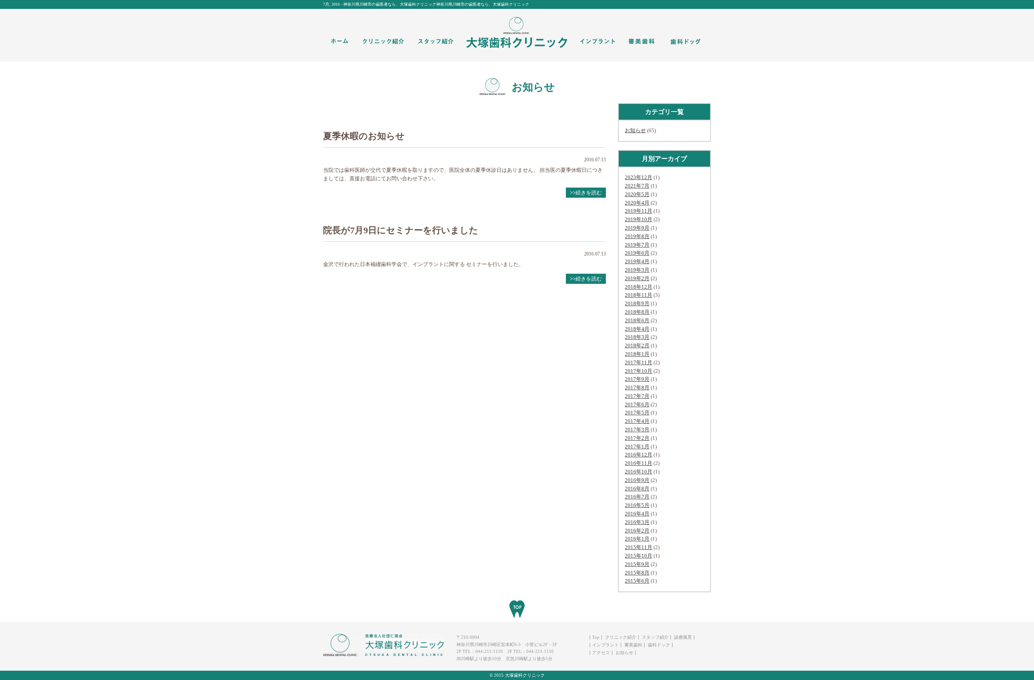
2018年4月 (637, 329)
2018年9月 (637, 303)
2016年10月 (638, 472)
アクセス (601, 652)
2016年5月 (637, 505)
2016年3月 (637, 522)
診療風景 (683, 637)
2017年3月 (637, 430)
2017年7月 (637, 396)
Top (595, 637)
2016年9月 (637, 480)
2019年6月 (637, 253)
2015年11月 (638, 547)
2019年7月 (637, 245)
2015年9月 (637, 564)
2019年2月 (637, 278)
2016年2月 (637, 531)
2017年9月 (637, 379)
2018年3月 (637, 337)
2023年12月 (638, 177)
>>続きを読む (586, 193)
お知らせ (635, 130)
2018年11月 (638, 295)
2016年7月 (637, 497)
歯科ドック (659, 644)
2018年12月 (638, 287)
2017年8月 (637, 387)
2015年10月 (638, 556)
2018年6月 (637, 320)
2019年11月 (638, 211)
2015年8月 (637, 573)
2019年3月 (637, 270)
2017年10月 (638, 371)
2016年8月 (637, 489)
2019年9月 (637, 228)
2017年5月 (637, 413)
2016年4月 (637, 514)
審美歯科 (633, 644)
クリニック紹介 (620, 637)
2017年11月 (638, 362)
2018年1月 (637, 354)
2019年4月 (637, 261)
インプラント (605, 644)
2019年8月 (637, 236)
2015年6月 (637, 581)
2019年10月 (638, 219)
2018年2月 (637, 345)
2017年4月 (637, 421)
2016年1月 (637, 539)
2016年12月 (638, 455)
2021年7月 (637, 186)
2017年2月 (637, 438)
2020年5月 (637, 194)
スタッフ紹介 (655, 637)
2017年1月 (637, 446)
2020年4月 (637, 203)
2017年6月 (637, 404)
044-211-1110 (489, 651)
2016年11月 (638, 463)
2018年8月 (637, 312)
